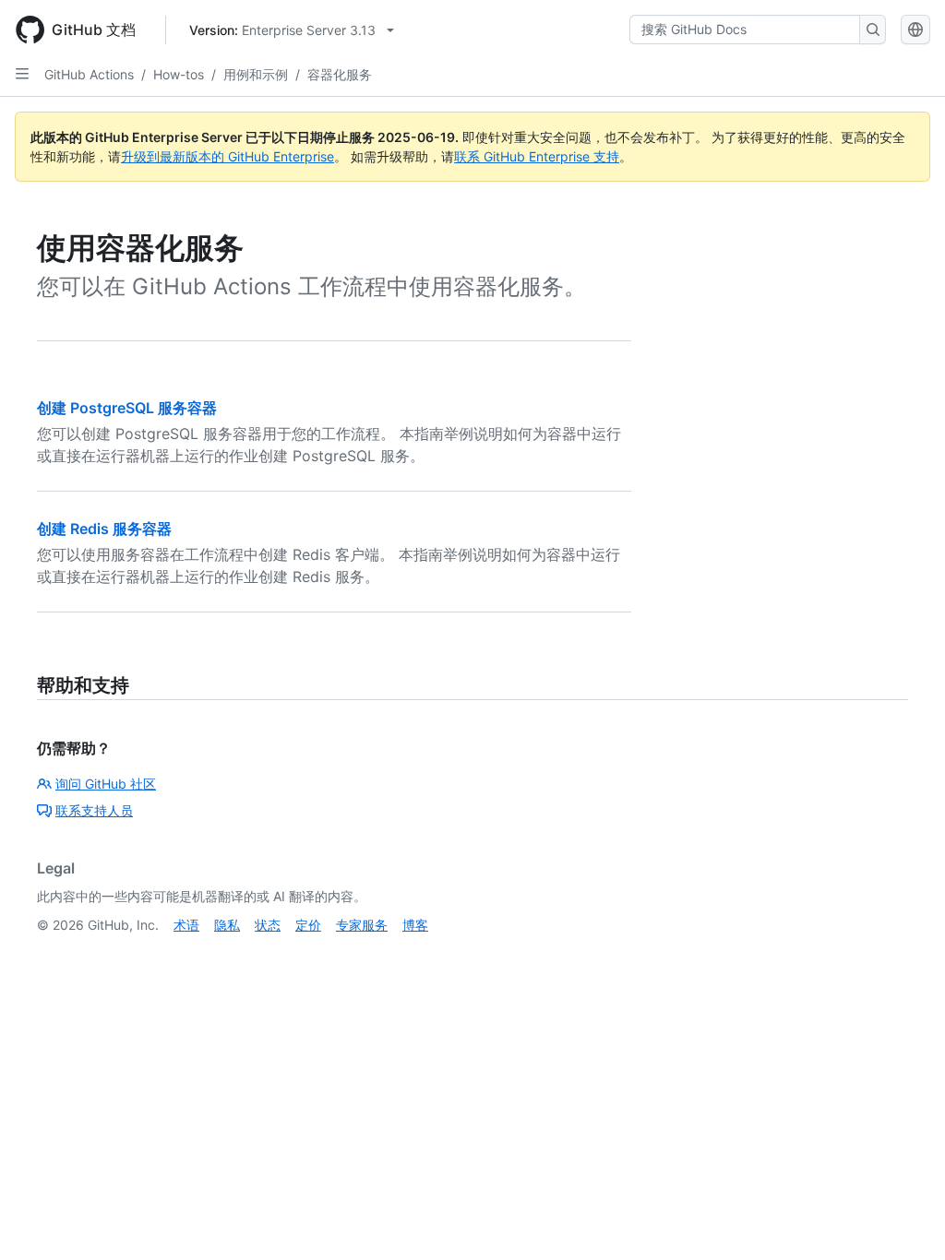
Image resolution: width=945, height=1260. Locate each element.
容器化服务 (339, 74)
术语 (186, 925)
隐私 (227, 925)
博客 (415, 925)
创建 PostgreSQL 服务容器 (127, 407)
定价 (308, 925)
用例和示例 (255, 74)
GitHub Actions (89, 74)
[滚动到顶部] (904, 1219)
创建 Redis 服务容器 (104, 528)
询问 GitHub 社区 (105, 783)
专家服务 (362, 925)
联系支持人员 (94, 810)
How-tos (178, 74)
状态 (268, 925)
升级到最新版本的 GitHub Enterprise (227, 156)
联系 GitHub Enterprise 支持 (536, 156)
